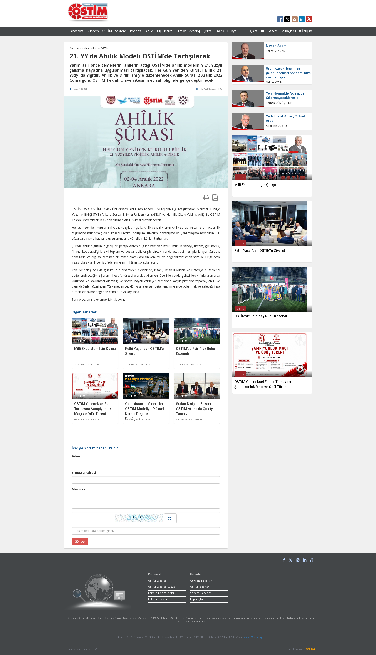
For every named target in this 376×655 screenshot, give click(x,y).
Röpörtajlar (196, 599)
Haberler (91, 48)
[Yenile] (170, 518)
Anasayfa (77, 31)
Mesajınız (79, 489)
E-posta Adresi (84, 472)
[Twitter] (290, 561)
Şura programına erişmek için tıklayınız (98, 299)
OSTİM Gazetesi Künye (161, 586)
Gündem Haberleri (201, 580)
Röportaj (136, 31)
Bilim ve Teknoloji (187, 31)
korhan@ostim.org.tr (254, 637)
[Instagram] (297, 560)
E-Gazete (271, 31)
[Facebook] (284, 560)
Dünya (231, 31)
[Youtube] (311, 560)
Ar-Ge (150, 31)
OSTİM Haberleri (200, 586)
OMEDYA (310, 649)
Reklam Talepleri (158, 599)
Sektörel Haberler (200, 592)
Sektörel (121, 31)
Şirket (208, 31)
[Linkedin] (304, 560)
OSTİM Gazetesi (157, 580)
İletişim (307, 31)
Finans (219, 31)
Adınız (77, 456)
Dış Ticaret (164, 31)
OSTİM (107, 31)
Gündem (93, 31)
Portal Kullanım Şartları (161, 592)
